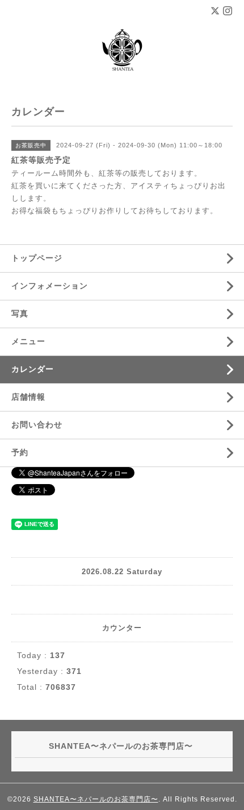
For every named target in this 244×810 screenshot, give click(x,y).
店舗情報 (28, 396)
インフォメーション (49, 285)
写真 (19, 313)
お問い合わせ (36, 424)
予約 (19, 452)
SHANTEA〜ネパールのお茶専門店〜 (95, 799)
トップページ (36, 257)
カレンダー (32, 369)
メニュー (28, 341)
